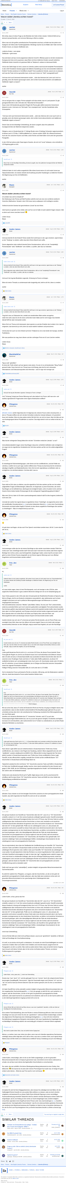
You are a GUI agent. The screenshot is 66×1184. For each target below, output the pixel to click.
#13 (63, 481)
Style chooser (4, 1180)
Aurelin (58, 1147)
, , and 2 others (15, 348)
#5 (63, 234)
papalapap (9, 1156)
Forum (31, 1170)
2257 (17, 1178)
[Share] (61, 33)
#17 (63, 635)
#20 (63, 790)
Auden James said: (8, 261)
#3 (63, 155)
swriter (3, 19)
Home (4, 10)
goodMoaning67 (56, 1156)
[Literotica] (6, 4)
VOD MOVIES (62, 0)
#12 (63, 460)
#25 (63, 1086)
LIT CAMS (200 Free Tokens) (44, 0)
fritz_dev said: (7, 639)
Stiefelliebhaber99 (11, 1135)
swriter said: (7, 389)
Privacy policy (18, 1182)
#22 (63, 893)
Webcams (24, 1170)
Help (23, 1182)
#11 (63, 437)
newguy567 (10, 1150)
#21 (63, 811)
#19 (63, 734)
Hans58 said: (7, 159)
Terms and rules (10, 1182)
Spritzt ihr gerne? (12, 1155)
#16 (63, 568)
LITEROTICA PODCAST (5, 0)
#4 (63, 190)
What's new (23, 10)
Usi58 (58, 1141)
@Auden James (7, 413)
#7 (63, 302)
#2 (63, 97)
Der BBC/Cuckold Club (14, 1133)
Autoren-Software (12, 1140)
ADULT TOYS (54, 0)
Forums (12, 10)
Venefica (9, 1141)
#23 (63, 967)
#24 (63, 1054)
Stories (17, 1170)
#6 (63, 257)
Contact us (3, 1182)
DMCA (14, 1178)
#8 (63, 359)
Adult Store (40, 1170)
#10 (63, 409)
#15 (63, 545)
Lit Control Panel (58, 5)
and (12, 373)
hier (3, 1109)
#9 (63, 385)
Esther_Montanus (56, 1127)
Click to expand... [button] (33, 704)
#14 (63, 519)
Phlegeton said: (7, 971)
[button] (25, 5)
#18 (63, 685)
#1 (63, 32)
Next (10, 22)
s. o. (24, 504)
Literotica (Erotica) (26, 1128)
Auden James (10, 1128)
